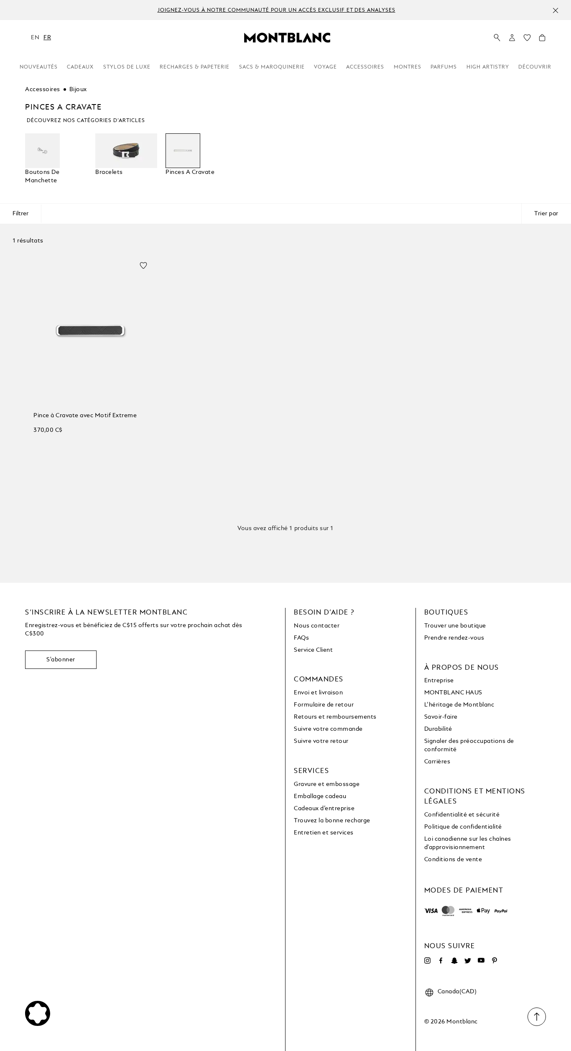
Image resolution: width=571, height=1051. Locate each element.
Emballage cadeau (320, 796)
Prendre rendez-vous (454, 638)
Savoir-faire (441, 717)
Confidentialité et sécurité (462, 815)
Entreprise (439, 681)
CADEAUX (80, 67)
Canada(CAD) (457, 992)
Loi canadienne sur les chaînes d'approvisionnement (467, 843)
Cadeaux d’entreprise (324, 808)
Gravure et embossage (326, 784)
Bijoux (78, 89)
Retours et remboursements (335, 717)
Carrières (437, 762)
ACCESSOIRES (365, 67)
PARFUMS (444, 67)
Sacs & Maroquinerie (272, 67)
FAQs (301, 638)
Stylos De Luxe (126, 67)
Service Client (313, 650)
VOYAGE (325, 67)
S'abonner (60, 660)
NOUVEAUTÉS (39, 67)
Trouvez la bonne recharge (332, 821)
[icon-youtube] (481, 960)
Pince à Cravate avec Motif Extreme (85, 415)
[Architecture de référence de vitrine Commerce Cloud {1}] (287, 37)
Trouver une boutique (455, 626)
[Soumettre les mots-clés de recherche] (497, 38)
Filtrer (20, 214)
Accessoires (42, 89)
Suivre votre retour (321, 741)
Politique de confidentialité (463, 827)
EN (35, 38)
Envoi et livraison (318, 693)
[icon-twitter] (467, 960)
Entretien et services (324, 833)
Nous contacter (316, 626)
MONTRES (407, 67)
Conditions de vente (453, 859)
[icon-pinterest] (494, 960)
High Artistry (487, 67)
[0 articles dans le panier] (542, 40)
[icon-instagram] (427, 960)
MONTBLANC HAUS (453, 693)
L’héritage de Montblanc (459, 705)
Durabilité (438, 729)
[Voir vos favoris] (527, 40)
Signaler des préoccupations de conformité (469, 745)
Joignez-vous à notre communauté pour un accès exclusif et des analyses (276, 10)
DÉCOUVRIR (534, 67)
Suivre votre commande (328, 729)
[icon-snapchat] (454, 960)
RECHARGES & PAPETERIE (194, 67)
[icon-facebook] (441, 960)
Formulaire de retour (324, 705)
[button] (512, 37)
